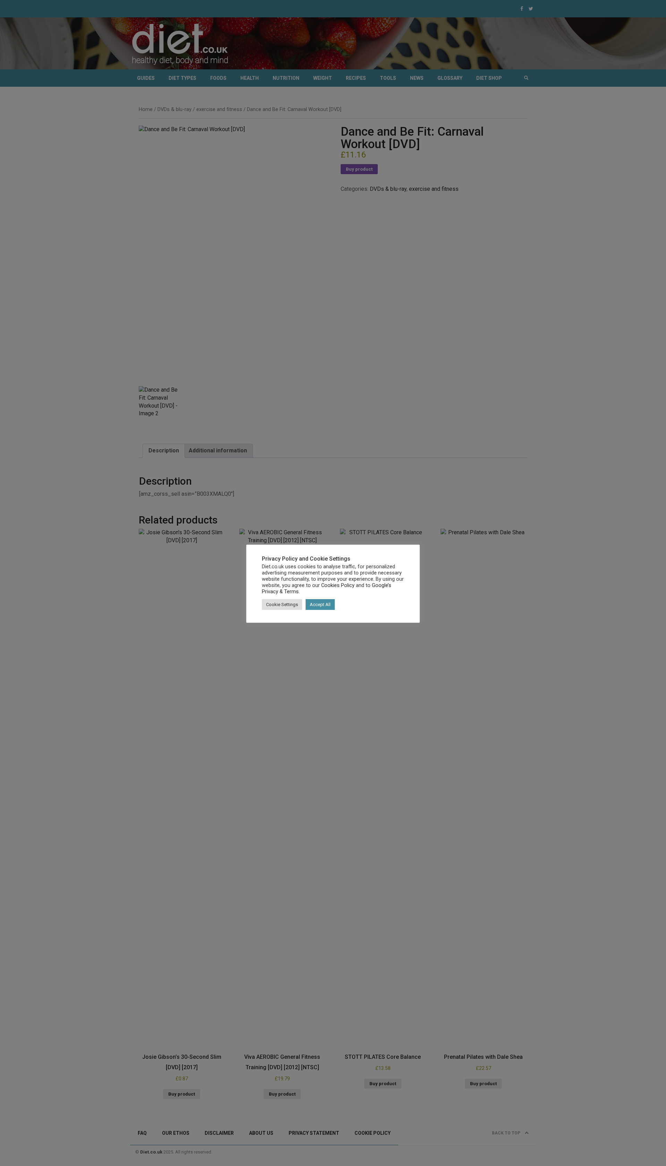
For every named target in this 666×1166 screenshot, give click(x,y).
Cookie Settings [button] (282, 604)
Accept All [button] (320, 604)
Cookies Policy (338, 585)
